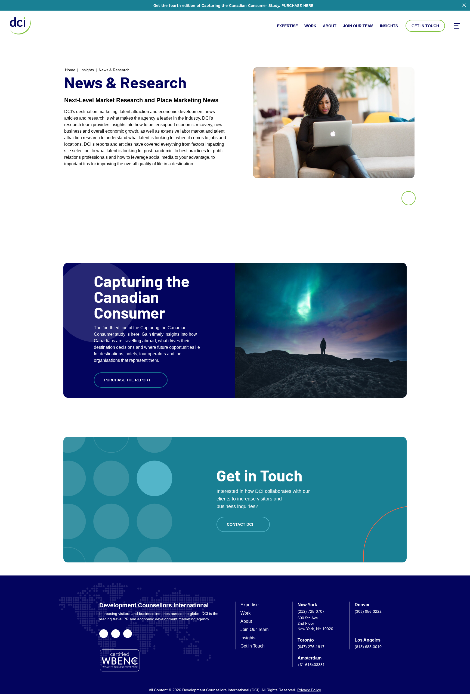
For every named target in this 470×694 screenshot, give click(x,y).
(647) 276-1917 (311, 647)
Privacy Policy (309, 690)
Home (70, 70)
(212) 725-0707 (311, 611)
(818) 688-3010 (368, 647)
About (329, 26)
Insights (389, 26)
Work (310, 26)
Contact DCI (240, 524)
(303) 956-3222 (368, 611)
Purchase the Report (127, 380)
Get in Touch (425, 26)
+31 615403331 (311, 664)
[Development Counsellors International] (20, 26)
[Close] (464, 5)
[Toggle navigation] (457, 26)
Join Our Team (358, 26)
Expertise (287, 26)
